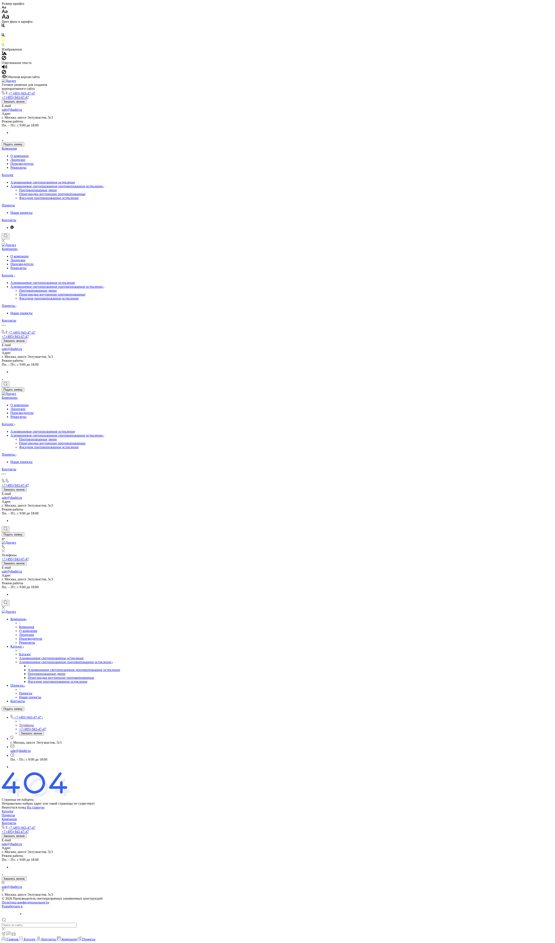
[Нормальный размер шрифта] (5, 12)
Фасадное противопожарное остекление (49, 198)
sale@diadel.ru (12, 109)
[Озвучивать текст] (4, 68)
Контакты (9, 220)
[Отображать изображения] (4, 54)
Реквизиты (18, 167)
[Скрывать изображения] (4, 59)
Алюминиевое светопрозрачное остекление (42, 182)
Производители (22, 163)
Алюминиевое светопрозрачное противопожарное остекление (57, 186)
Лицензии (17, 160)
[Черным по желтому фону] (3, 41)
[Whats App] (12, 227)
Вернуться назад (14, 807)
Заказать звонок (14, 101)
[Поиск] (5, 236)
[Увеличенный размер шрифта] (5, 18)
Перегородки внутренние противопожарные (52, 194)
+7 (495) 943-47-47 (21, 93)
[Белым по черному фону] (3, 31)
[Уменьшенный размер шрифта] (4, 7)
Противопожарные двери (38, 190)
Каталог (8, 175)
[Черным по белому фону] (3, 26)
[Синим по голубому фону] (3, 36)
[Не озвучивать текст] (4, 73)
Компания (9, 148)
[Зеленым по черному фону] (3, 45)
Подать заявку (13, 144)
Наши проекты (21, 212)
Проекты (8, 205)
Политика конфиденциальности (25, 902)
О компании (19, 156)
